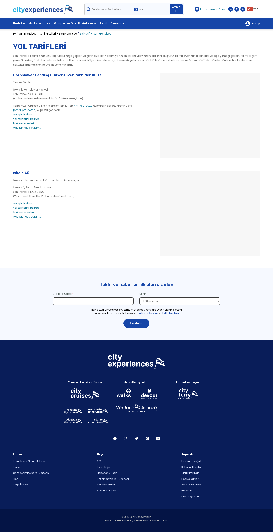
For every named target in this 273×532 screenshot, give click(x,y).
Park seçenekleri (23, 123)
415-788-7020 (83, 106)
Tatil (103, 23)
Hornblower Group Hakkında (30, 461)
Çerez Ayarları (190, 496)
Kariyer (17, 467)
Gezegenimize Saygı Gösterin (31, 473)
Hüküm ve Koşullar (192, 461)
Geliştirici (186, 490)
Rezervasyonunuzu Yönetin (113, 479)
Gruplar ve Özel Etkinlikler (74, 23)
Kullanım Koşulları (148, 313)
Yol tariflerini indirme (26, 119)
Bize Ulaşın (103, 467)
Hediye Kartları (190, 479)
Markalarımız (38, 23)
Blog (15, 479)
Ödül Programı (106, 484)
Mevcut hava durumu (27, 128)
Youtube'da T (158, 438)
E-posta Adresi (62, 294)
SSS (99, 461)
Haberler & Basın (107, 473)
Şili (115, 438)
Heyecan (136, 438)
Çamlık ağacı (147, 438)
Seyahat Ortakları (107, 490)
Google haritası (22, 114)
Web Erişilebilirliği (191, 484)
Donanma (117, 23)
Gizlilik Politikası (170, 313)
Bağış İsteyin (20, 484)
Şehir (143, 294)
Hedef (17, 23)
